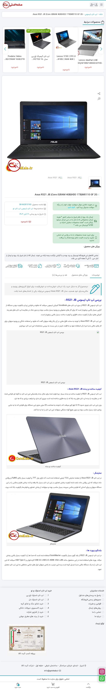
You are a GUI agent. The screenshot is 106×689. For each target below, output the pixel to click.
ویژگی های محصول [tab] (79, 275)
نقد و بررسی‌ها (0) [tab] (59, 275)
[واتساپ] (102, 678)
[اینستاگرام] (102, 671)
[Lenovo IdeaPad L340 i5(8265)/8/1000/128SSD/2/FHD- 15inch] (88, 42)
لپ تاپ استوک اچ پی (34, 595)
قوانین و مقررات (94, 603)
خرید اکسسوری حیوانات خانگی (31, 608)
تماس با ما (96, 612)
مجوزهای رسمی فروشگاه (91, 599)
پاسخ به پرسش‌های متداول (90, 595)
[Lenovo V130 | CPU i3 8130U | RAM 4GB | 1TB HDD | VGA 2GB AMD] (66, 38)
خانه (101, 14)
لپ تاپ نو (17, 208)
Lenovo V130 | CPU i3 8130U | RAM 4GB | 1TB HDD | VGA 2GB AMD (66, 58)
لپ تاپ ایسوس (91, 14)
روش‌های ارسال (95, 608)
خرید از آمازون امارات (35, 612)
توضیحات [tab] (96, 275)
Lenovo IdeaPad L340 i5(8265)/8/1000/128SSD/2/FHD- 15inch (88, 62)
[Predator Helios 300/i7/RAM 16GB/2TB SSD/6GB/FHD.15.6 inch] (14, 38)
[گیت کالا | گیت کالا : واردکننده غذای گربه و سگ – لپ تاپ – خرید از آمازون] (12, 5)
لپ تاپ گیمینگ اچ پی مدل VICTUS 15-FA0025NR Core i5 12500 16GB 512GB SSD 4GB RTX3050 (40, 58)
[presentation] (101, 49)
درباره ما (98, 616)
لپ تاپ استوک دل (36, 599)
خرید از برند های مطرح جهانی (31, 616)
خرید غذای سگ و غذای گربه (32, 603)
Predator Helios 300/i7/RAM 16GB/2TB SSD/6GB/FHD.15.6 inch (14, 58)
